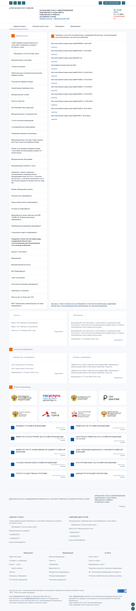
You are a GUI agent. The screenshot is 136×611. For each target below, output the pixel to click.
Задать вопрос (17, 568)
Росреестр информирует (20, 209)
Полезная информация (22, 387)
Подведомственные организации (24, 133)
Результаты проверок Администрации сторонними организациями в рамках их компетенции (26, 151)
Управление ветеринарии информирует (26, 226)
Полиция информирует (82, 357)
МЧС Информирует (18, 271)
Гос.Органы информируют (23, 349)
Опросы (12, 572)
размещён (77, 605)
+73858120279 (14, 534)
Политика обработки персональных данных (105, 576)
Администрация (22, 36)
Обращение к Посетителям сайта (26, 53)
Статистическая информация (22, 120)
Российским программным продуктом (107, 596)
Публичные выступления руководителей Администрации (26, 74)
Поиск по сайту (94, 560)
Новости (16, 315)
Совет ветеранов (18, 278)
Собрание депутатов (78, 517)
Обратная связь (15, 557)
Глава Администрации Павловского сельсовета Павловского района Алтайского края (24, 45)
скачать (54, 47)
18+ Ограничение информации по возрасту (105, 572)
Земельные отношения (19, 290)
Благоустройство (18, 101)
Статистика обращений (18, 580)
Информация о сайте (97, 564)
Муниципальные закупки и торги (23, 166)
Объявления (78, 315)
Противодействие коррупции (22, 107)
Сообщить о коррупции (18, 560)
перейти (62, 429)
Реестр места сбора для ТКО (22, 297)
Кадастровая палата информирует (24, 202)
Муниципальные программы (21, 159)
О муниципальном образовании (23, 127)
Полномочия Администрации (22, 82)
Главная (62, 304)
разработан (77, 603)
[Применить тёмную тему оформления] (23, 3)
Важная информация (56, 557)
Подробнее (58, 331)
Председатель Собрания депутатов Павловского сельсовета (92, 521)
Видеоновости (54, 568)
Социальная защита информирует (24, 232)
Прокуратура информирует (21, 196)
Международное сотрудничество (24, 114)
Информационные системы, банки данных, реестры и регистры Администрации (27, 141)
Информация (16, 258)
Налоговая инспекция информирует (24, 284)
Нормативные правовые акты (22, 88)
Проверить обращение (18, 576)
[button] (18, 26)
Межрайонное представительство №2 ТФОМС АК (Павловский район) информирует (26, 217)
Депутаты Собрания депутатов (81, 528)
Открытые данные (18, 66)
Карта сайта (93, 557)
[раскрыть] (100, 3)
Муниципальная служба (20, 94)
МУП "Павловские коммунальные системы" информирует (27, 305)
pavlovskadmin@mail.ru (17, 542)
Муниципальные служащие (21, 60)
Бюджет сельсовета (19, 252)
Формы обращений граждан (22, 189)
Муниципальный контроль (21, 265)
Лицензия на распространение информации (105, 568)
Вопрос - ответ (15, 564)
